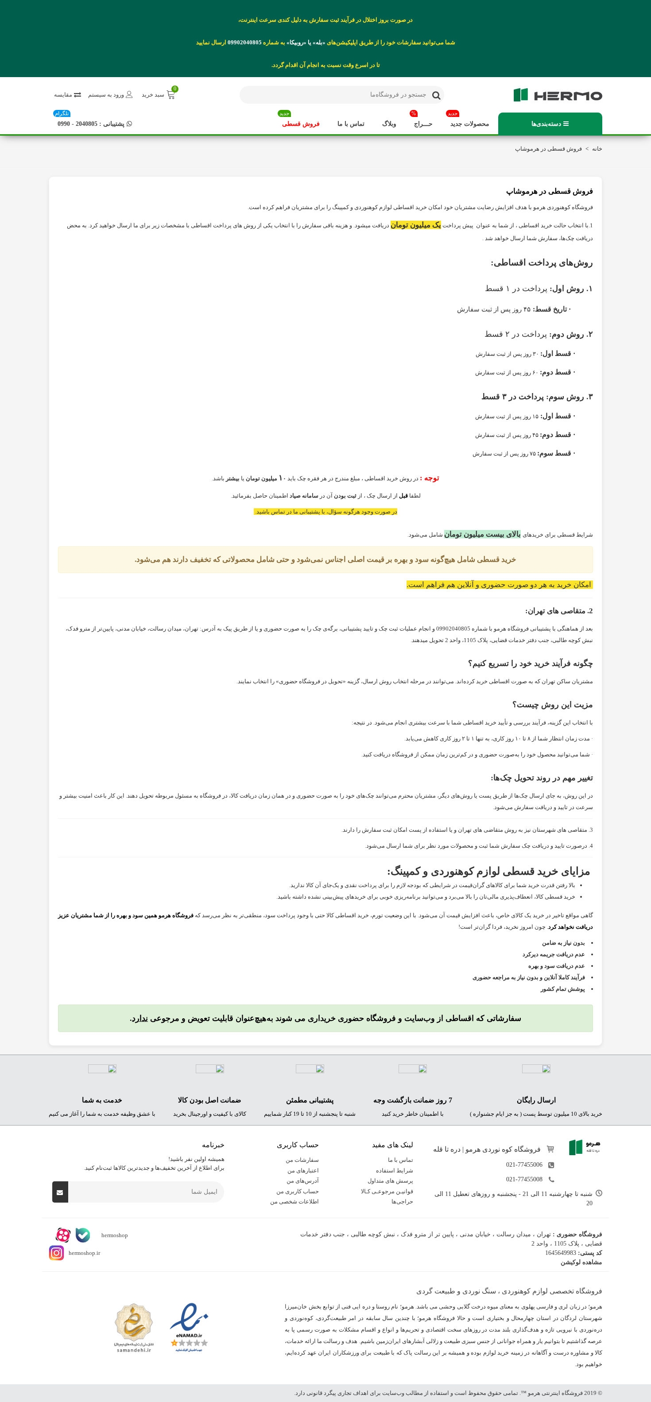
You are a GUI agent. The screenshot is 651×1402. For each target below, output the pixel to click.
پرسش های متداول (390, 1181)
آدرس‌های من (303, 1181)
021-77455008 (524, 1179)
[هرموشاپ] (553, 95)
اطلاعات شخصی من (294, 1202)
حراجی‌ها (402, 1202)
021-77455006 (524, 1165)
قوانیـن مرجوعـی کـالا (387, 1191)
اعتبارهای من (303, 1170)
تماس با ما (350, 124)
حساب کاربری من (297, 1191)
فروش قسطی (299, 120)
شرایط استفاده (394, 1170)
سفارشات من (302, 1160)
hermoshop (114, 1235)
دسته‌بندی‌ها (546, 124)
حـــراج (422, 120)
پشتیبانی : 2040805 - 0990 (89, 120)
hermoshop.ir (84, 1253)
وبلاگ (389, 124)
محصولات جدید (468, 120)
